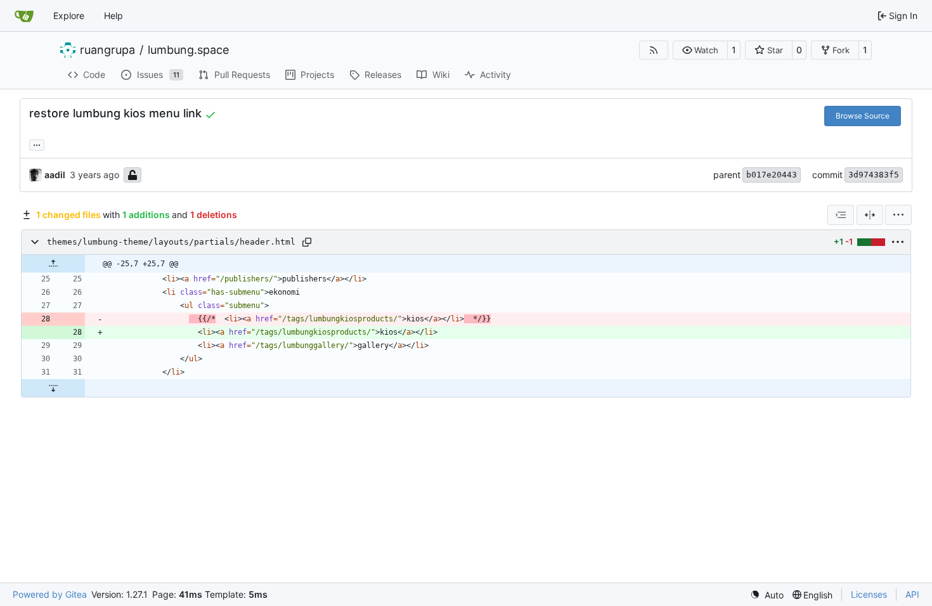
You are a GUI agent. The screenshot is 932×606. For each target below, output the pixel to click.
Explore (68, 15)
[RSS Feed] (653, 50)
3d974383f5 (873, 174)
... (37, 143)
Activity (495, 74)
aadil (54, 174)
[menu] (898, 215)
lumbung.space (188, 50)
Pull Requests (242, 74)
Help (113, 15)
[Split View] (870, 215)
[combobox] (840, 215)
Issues (158, 74)
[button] (700, 50)
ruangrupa (107, 50)
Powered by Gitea (50, 594)
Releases (383, 74)
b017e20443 (771, 174)
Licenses (869, 594)
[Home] (24, 15)
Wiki (441, 74)
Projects (317, 74)
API (912, 594)
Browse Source (863, 115)
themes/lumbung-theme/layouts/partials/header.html (171, 242)
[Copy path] (307, 242)
